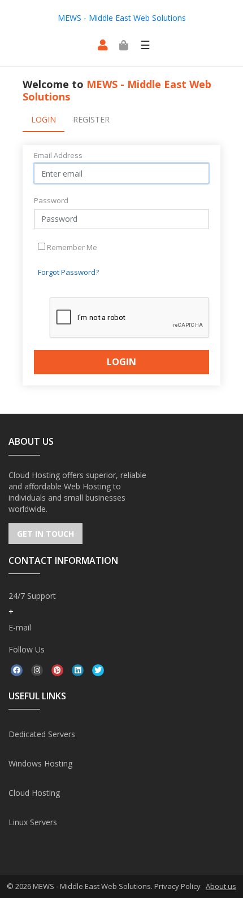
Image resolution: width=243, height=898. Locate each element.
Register (91, 119)
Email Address (58, 155)
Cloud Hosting (34, 792)
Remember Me (71, 247)
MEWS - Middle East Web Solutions (122, 17)
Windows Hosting (40, 763)
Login (43, 119)
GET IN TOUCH (45, 533)
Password (51, 200)
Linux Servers (32, 822)
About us (221, 886)
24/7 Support (32, 595)
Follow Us (26, 649)
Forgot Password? (68, 272)
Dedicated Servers (41, 734)
